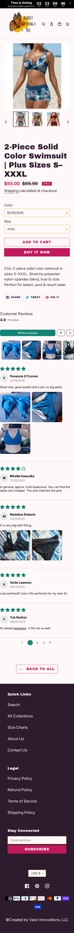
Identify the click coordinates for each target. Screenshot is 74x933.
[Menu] (68, 23)
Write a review (28, 333)
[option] (21, 119)
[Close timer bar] (70, 3)
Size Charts (18, 727)
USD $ (35, 873)
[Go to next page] (51, 642)
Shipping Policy (21, 812)
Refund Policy (20, 790)
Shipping (11, 191)
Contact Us (17, 750)
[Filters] (61, 333)
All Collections (20, 716)
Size (7, 221)
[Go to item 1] (11, 350)
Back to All (40, 669)
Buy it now (37, 252)
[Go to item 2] (31, 350)
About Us (16, 738)
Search (14, 704)
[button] (15, 407)
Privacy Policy (20, 778)
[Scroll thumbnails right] (69, 350)
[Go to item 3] (52, 350)
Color (8, 205)
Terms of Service (22, 801)
